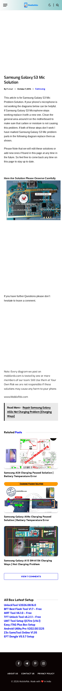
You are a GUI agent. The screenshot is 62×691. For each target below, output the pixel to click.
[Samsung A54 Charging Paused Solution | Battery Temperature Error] (31, 453)
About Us (12, 673)
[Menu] (5, 5)
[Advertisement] (31, 43)
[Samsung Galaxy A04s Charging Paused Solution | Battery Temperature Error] (31, 497)
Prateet (10, 89)
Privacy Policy (46, 673)
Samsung (40, 89)
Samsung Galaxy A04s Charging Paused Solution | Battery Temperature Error (27, 518)
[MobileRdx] (31, 5)
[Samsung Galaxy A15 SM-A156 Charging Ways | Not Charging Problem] (31, 541)
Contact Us (27, 673)
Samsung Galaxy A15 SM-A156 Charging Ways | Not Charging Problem (28, 562)
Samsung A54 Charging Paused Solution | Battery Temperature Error (28, 474)
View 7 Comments (31, 576)
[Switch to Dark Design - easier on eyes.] (50, 5)
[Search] (57, 5)
